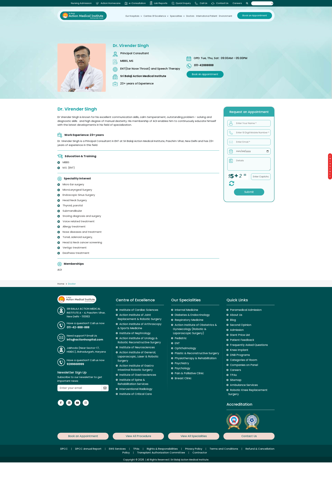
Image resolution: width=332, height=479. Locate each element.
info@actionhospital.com (85, 340)
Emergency (330, 166)
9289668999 (75, 364)
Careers (237, 3)
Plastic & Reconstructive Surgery (197, 353)
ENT (177, 343)
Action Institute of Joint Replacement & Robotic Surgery (140, 317)
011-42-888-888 (78, 327)
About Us (236, 315)
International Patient (206, 16)
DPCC (64, 449)
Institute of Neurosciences (137, 347)
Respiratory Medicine (189, 320)
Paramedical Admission (246, 310)
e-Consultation (137, 3)
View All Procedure (138, 436)
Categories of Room (243, 360)
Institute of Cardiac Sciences (138, 310)
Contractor (199, 452)
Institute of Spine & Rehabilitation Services (133, 382)
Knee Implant (239, 350)
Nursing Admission (81, 3)
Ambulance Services (244, 385)
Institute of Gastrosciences (137, 375)
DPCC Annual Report (88, 449)
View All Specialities (194, 436)
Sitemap (235, 380)
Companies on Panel (244, 365)
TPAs (233, 375)
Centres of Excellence (155, 16)
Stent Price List (240, 335)
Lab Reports (160, 3)
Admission (237, 330)
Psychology (182, 368)
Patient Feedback (242, 340)
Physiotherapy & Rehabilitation (195, 358)
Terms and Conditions (224, 449)
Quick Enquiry (183, 3)
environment (225, 16)
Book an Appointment (254, 15)
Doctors (190, 16)
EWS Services (117, 449)
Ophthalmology (185, 348)
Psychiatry (182, 363)
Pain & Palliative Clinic (189, 373)
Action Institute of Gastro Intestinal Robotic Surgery (136, 368)
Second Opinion (240, 325)
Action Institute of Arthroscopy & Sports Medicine (140, 326)
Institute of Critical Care (135, 394)
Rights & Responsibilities (162, 449)
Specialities (176, 16)
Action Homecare (111, 3)
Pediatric (181, 338)
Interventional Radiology (135, 389)
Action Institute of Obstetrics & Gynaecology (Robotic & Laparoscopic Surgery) (195, 329)
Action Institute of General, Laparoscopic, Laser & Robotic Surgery (138, 356)
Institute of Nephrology (135, 333)
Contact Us (222, 3)
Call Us (203, 3)
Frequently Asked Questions (249, 345)
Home (60, 283)
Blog (233, 320)
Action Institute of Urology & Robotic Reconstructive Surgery (139, 340)
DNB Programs (240, 355)
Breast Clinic (183, 378)
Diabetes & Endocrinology (192, 315)
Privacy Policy (194, 449)
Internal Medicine (186, 310)
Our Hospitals (132, 16)
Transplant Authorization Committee (161, 452)
